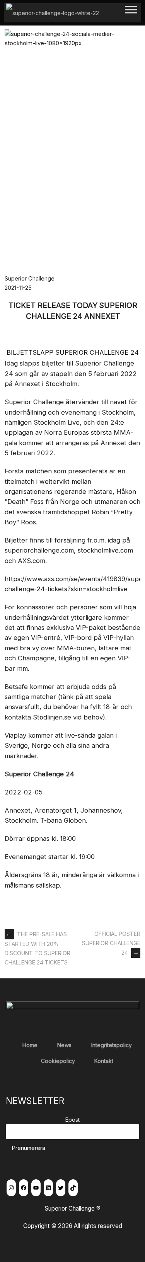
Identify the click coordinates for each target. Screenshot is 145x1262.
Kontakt (103, 1061)
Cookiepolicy (58, 1061)
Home (30, 1045)
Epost (72, 1119)
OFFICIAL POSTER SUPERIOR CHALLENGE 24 (111, 943)
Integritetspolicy (111, 1045)
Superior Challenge (30, 278)
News (64, 1045)
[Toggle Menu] (131, 12)
